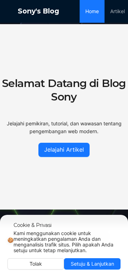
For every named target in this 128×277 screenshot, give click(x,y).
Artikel (117, 11)
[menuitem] (92, 11)
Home (92, 11)
